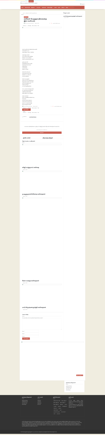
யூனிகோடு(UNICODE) (79, 405)
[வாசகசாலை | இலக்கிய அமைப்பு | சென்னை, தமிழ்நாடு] (29, 3)
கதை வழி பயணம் (68, 388)
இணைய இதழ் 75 (64, 400)
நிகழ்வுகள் (33, 7)
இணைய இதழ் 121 (62, 402)
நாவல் (59, 7)
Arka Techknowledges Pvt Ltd (52, 431)
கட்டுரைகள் (39, 401)
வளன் (54, 413)
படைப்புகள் (38, 7)
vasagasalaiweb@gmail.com (73, 404)
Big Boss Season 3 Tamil (57, 400)
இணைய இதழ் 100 (56, 402)
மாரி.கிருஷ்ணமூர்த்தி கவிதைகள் (72, 16)
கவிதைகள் (39, 400)
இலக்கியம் (61, 404)
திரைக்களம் (44, 7)
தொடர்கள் (39, 404)
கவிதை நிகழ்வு (68, 389)
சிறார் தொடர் (55, 408)
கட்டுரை (66, 404)
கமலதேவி (55, 406)
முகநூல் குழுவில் (80, 401)
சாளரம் (55, 7)
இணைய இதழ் (50, 7)
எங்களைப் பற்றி (27, 7)
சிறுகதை (60, 408)
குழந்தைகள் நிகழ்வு (25, 400)
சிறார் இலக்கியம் (64, 406)
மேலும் (67, 7)
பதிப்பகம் (63, 7)
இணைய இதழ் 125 (56, 404)
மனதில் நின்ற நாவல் (69, 387)
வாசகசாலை (58, 413)
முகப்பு (22, 7)
